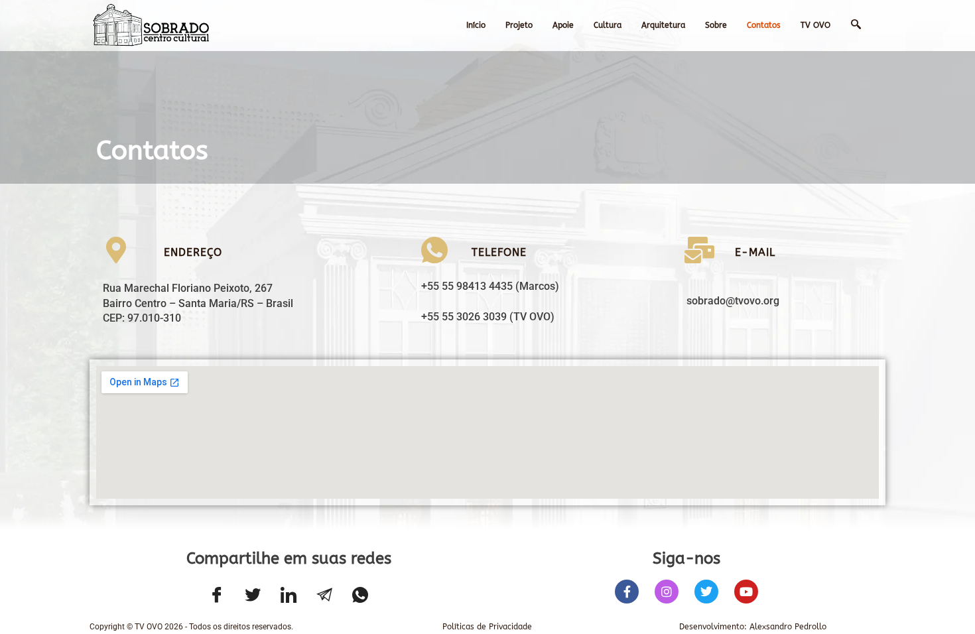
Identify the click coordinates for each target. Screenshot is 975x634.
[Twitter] (706, 591)
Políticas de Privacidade (487, 626)
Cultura (607, 25)
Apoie (563, 25)
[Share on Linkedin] (288, 596)
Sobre (716, 25)
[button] (864, 25)
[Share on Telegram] (324, 596)
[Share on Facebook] (217, 596)
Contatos (764, 25)
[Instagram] (667, 591)
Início (476, 25)
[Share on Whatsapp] (360, 596)
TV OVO (815, 25)
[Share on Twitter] (252, 596)
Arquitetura (663, 25)
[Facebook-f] (627, 591)
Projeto (519, 25)
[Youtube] (746, 591)
